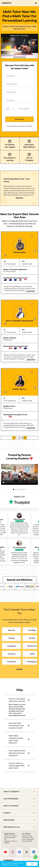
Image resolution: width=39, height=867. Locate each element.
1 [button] (16, 438)
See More (19, 669)
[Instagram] (12, 852)
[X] (26, 852)
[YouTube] (5, 852)
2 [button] (19, 438)
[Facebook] (19, 852)
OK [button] (32, 864)
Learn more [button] (14, 865)
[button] (13, 437)
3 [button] (22, 438)
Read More (19, 198)
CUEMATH (6, 3)
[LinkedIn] (33, 852)
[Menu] (36, 3)
